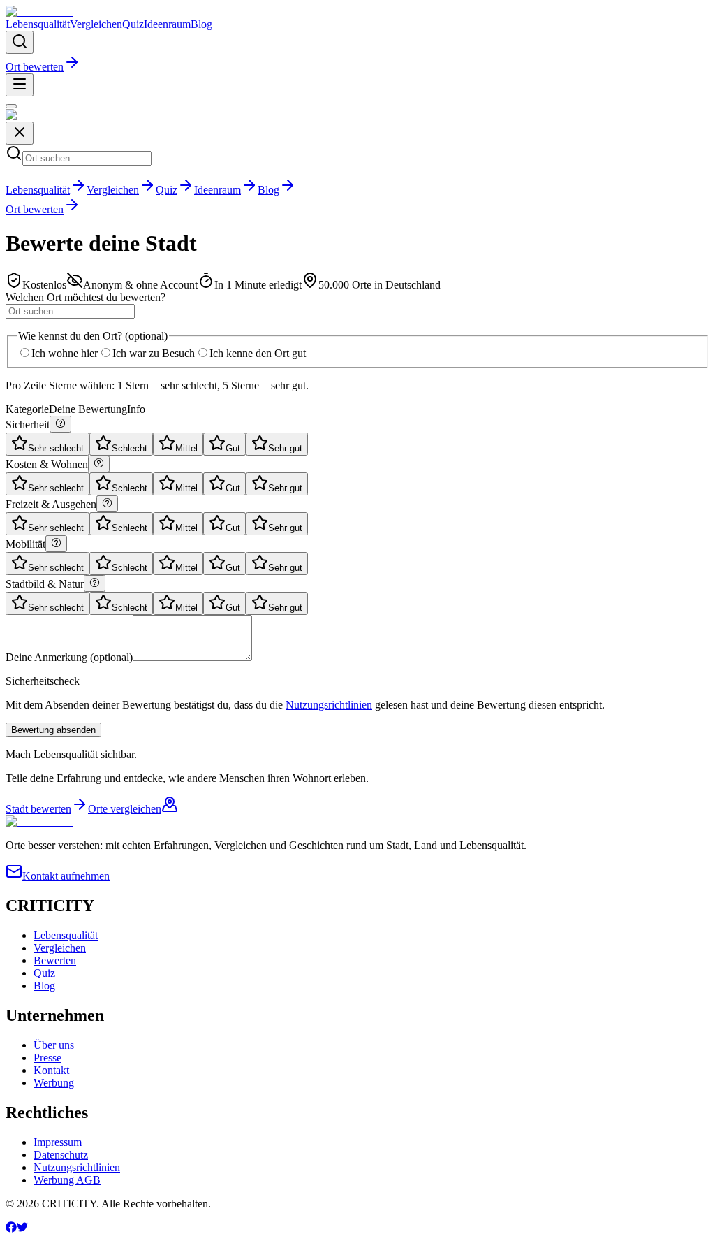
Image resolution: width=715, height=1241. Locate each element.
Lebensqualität (38, 24)
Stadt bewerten (38, 809)
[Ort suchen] (20, 42)
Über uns (54, 1045)
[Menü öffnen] (20, 84)
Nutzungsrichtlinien (329, 705)
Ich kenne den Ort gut (257, 353)
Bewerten (55, 960)
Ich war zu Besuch (153, 353)
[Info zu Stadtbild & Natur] (94, 583)
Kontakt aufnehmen (66, 876)
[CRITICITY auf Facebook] (11, 1229)
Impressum (58, 1142)
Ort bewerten (35, 67)
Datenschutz (61, 1155)
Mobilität (25, 544)
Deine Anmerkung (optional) (69, 657)
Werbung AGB (67, 1180)
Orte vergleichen (124, 809)
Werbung (54, 1083)
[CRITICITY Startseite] (39, 11)
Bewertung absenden (53, 730)
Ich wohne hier (64, 353)
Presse (47, 1058)
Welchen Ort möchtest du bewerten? (85, 297)
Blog (201, 24)
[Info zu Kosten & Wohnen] (99, 464)
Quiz (133, 24)
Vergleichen (96, 24)
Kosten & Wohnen (47, 464)
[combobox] (70, 311)
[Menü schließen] (11, 106)
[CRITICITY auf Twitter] (22, 1229)
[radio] (47, 444)
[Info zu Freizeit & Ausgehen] (107, 503)
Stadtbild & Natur (45, 584)
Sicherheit (28, 424)
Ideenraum (167, 24)
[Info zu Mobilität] (56, 543)
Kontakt (51, 1070)
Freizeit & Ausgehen (51, 504)
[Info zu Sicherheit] (60, 424)
